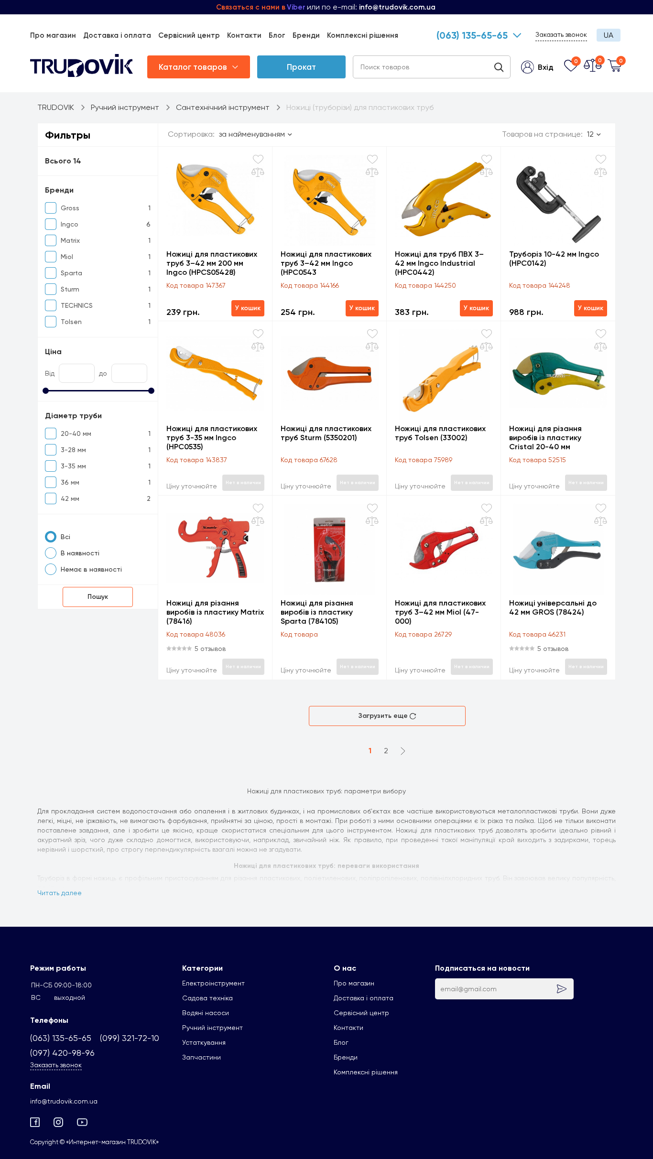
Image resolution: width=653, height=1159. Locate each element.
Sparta (71, 273)
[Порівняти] (257, 172)
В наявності (80, 553)
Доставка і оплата (117, 35)
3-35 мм (73, 466)
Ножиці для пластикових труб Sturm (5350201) (326, 433)
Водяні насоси (205, 1013)
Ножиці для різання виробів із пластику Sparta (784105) (317, 612)
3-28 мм (73, 450)
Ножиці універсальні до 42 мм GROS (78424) (553, 607)
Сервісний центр (189, 35)
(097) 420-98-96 (62, 1053)
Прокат (301, 67)
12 (590, 134)
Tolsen (71, 321)
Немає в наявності (91, 569)
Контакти (244, 35)
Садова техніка (207, 998)
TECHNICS (77, 305)
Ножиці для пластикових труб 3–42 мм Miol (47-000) (440, 612)
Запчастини (201, 1057)
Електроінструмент (213, 983)
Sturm (70, 289)
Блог (277, 35)
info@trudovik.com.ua (64, 1101)
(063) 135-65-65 (472, 35)
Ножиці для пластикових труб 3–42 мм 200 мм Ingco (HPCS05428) (211, 263)
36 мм (70, 482)
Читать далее (59, 893)
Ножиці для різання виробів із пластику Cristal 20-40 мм (545, 437)
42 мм (70, 498)
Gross (70, 208)
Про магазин (53, 35)
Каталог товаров (193, 67)
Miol (67, 256)
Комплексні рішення (362, 35)
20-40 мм (76, 433)
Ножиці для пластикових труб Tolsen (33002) (440, 433)
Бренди (306, 35)
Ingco (69, 224)
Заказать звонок (561, 34)
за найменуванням (252, 134)
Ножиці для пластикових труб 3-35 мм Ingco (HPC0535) (211, 437)
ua (608, 35)
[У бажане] (258, 159)
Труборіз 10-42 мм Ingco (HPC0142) (554, 258)
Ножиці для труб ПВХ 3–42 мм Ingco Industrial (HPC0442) (439, 263)
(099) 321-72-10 (129, 1038)
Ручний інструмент (212, 1027)
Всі (65, 537)
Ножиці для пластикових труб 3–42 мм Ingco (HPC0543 (326, 263)
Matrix (70, 240)
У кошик (248, 308)
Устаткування (204, 1042)
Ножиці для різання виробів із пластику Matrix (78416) (215, 612)
